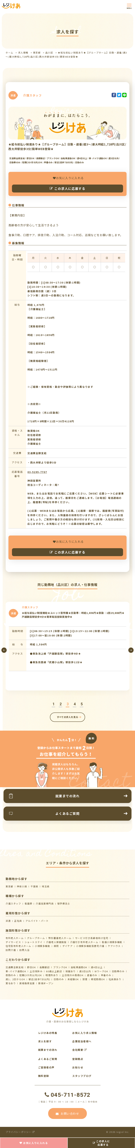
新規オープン (46, 983)
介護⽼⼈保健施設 (56, 942)
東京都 (37, 52)
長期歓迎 (45, 967)
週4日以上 (97, 967)
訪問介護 (11, 950)
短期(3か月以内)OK (30, 975)
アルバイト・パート (37, 920)
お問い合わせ (70, 1113)
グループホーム (36, 938)
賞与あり (11, 983)
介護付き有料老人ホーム (84, 942)
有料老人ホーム (15, 938)
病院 (56, 946)
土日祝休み (36, 971)
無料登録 (43, 1076)
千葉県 (34, 886)
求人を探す (45, 1041)
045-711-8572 (70, 1094)
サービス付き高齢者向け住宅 (91, 938)
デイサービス (13, 942)
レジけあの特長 (47, 1033)
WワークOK (101, 971)
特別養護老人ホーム (59, 938)
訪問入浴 (24, 950)
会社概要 (78, 1049)
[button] (53, 704)
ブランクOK (60, 967)
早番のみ (106, 975)
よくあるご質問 (47, 1059)
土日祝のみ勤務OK (72, 975)
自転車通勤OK (79, 967)
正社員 (18, 920)
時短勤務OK (98, 979)
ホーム (9, 52)
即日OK (31, 967)
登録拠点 (77, 1059)
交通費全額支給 (15, 967)
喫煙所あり (52, 975)
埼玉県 (46, 886)
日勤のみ (59, 979)
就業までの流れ (47, 1049)
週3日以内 (85, 971)
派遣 (8, 920)
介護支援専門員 (45, 903)
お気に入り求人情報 (84, 1033)
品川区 (49, 52)
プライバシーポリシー (19, 1132)
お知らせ (77, 1067)
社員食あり (115, 979)
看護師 (28, 903)
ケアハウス (114, 946)
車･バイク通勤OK (16, 971)
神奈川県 (22, 886)
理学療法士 (63, 903)
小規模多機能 (42, 946)
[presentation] (4, 650)
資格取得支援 (27, 983)
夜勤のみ (11, 975)
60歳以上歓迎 (54, 971)
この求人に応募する (69, 188)
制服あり (71, 971)
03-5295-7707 (37, 472)
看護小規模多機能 (112, 942)
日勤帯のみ (118, 971)
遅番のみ (92, 975)
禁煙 (85, 979)
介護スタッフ (13, 903)
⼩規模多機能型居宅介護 (90, 946)
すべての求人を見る (67, 717)
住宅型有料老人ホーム (18, 946)
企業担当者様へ (81, 1041)
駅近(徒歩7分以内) (39, 979)
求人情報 (23, 52)
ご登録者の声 (46, 1067)
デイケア (67, 946)
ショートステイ (34, 942)
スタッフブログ (81, 1076)
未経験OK (73, 979)
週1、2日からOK (15, 979)
